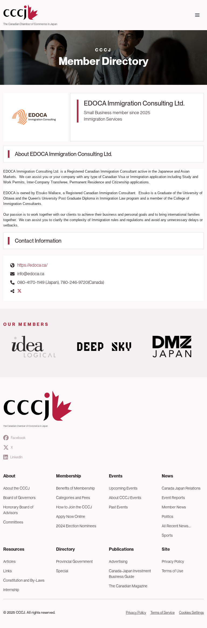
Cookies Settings (191, 612)
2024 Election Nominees (76, 526)
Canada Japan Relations (181, 488)
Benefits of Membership (75, 488)
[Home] (30, 12)
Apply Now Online (70, 516)
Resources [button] (13, 549)
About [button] (9, 476)
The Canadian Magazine (128, 586)
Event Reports (173, 498)
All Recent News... (176, 526)
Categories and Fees (73, 498)
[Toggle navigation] (197, 15)
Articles (9, 561)
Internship (11, 590)
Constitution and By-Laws (23, 580)
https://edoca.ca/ (32, 265)
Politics (167, 516)
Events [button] (115, 476)
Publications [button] (121, 549)
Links (7, 571)
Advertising (118, 561)
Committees (13, 522)
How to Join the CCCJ (74, 507)
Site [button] (166, 549)
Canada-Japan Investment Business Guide (130, 574)
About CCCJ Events (125, 498)
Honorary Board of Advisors (18, 510)
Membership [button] (68, 476)
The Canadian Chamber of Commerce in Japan (30, 24)
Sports (167, 535)
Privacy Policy (173, 561)
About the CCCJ (16, 488)
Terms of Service (162, 612)
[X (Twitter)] (19, 291)
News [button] (167, 476)
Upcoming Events (123, 488)
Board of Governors (19, 498)
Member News (174, 507)
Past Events (118, 507)
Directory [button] (65, 549)
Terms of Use (172, 571)
